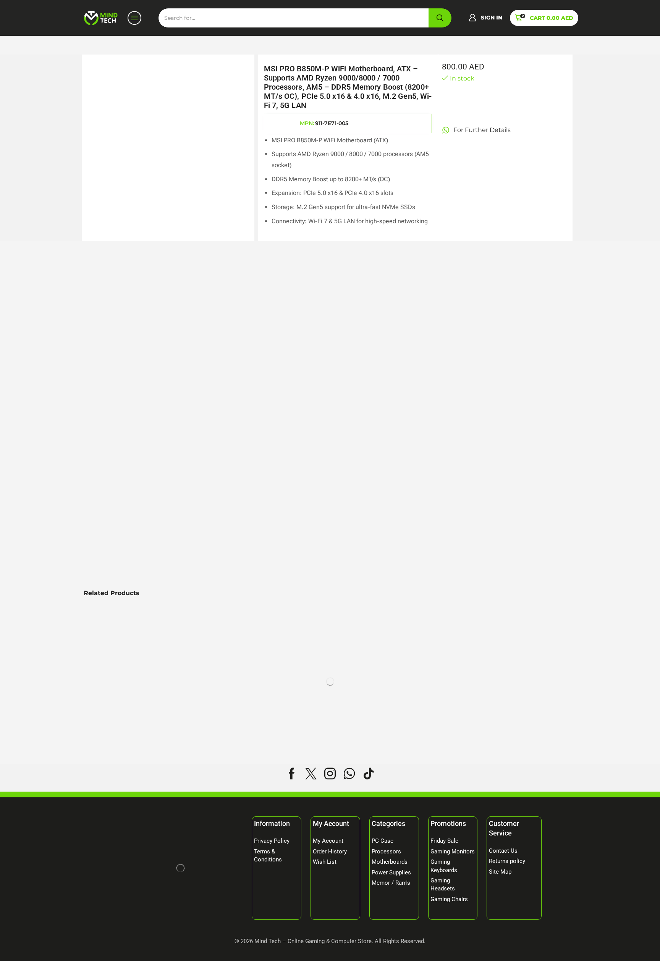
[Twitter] (311, 773)
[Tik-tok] (368, 773)
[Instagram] (330, 773)
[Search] (440, 17)
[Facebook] (292, 773)
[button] (485, 18)
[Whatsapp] (349, 773)
